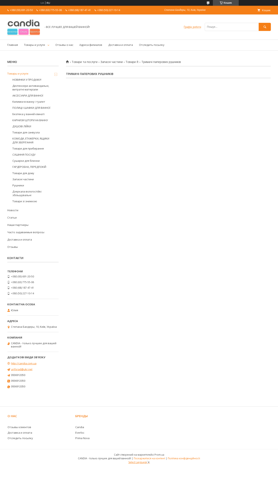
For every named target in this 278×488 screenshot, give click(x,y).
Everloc (79, 432)
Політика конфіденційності (184, 458)
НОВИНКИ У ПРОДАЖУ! (26, 79)
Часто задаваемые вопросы (25, 232)
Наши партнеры (17, 225)
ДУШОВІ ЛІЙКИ (21, 126)
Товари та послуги (84, 62)
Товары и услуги (34, 45)
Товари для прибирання (28, 148)
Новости (12, 210)
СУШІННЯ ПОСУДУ (23, 154)
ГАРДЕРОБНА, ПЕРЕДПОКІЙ (29, 167)
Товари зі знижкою (24, 201)
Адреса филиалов (90, 45)
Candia (79, 427)
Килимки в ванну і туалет (28, 101)
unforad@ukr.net (21, 369)
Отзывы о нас (64, 45)
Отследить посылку (151, 45)
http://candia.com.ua (23, 363)
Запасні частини (112, 62)
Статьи (12, 217)
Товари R (132, 62)
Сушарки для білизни (26, 161)
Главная (12, 45)
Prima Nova (82, 438)
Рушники (18, 185)
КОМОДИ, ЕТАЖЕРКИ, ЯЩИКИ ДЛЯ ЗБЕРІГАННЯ (30, 140)
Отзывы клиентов (19, 427)
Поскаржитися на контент (149, 458)
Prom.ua (159, 454)
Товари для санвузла (26, 132)
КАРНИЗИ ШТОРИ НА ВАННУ (30, 120)
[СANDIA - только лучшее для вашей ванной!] (23, 34)
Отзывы (12, 247)
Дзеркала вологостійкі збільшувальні (27, 193)
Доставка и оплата (120, 45)
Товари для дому (23, 173)
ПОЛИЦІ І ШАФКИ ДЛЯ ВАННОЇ (31, 108)
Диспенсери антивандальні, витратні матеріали (30, 87)
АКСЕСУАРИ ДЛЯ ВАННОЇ (27, 95)
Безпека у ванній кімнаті (28, 114)
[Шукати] (265, 27)
